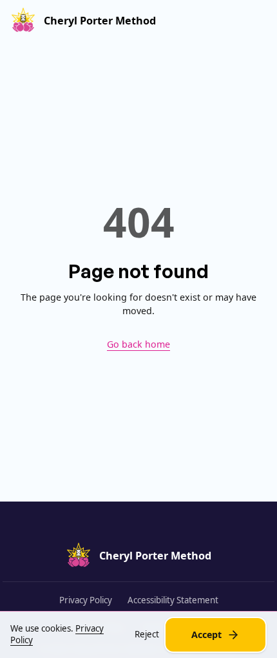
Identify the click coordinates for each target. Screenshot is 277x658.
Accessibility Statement (173, 600)
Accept (206, 634)
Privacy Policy (85, 600)
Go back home (138, 344)
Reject (147, 634)
